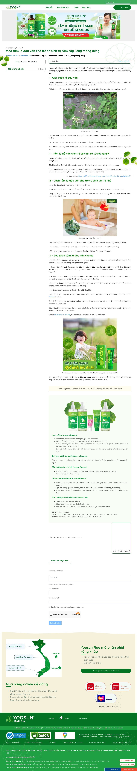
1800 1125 (122, 7)
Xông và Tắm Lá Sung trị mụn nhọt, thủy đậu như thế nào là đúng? (104, 176)
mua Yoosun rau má (62, 315)
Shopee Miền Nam (127, 764)
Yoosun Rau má (12, 56)
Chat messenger (113, 769)
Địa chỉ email (54, 598)
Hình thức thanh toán (97, 742)
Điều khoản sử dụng (34, 742)
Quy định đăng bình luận (121, 742)
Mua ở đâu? (86, 7)
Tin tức (76, 7)
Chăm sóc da (25, 56)
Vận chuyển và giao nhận (73, 742)
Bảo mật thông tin (13, 742)
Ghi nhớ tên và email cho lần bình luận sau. (67, 607)
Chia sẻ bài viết (123, 61)
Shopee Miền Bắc (127, 760)
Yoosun (51, 297)
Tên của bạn (54, 589)
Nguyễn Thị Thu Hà (29, 62)
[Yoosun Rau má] (13, 7)
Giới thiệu (52, 742)
